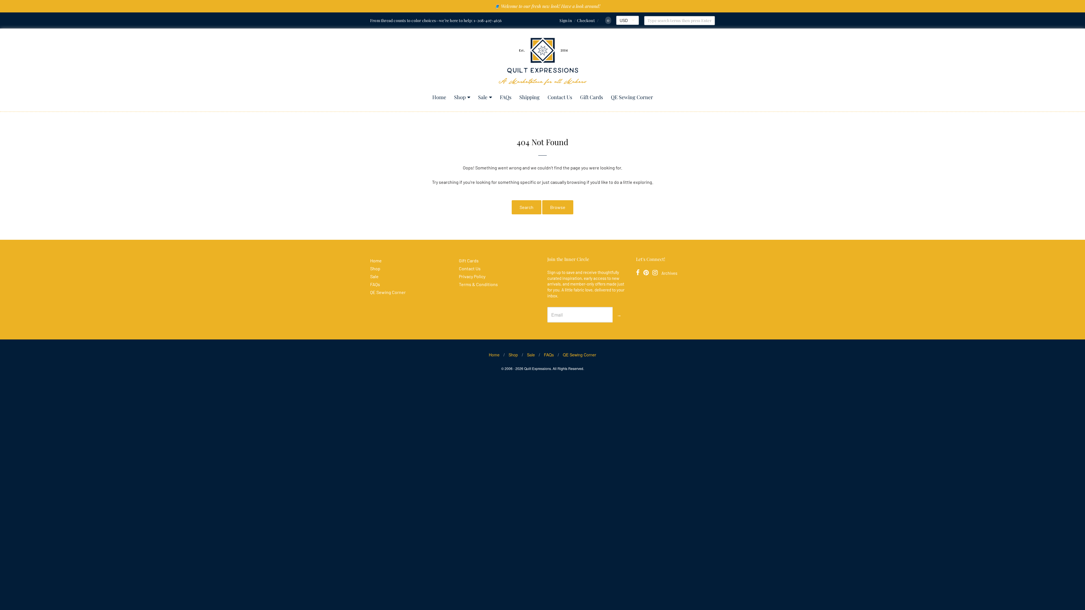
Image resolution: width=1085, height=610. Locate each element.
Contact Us (560, 97)
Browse (557, 207)
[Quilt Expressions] (543, 61)
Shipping (529, 97)
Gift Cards (591, 97)
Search (526, 207)
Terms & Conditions (478, 284)
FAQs (505, 97)
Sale (482, 97)
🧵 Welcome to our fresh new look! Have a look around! (547, 6)
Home (439, 97)
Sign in (565, 20)
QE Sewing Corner (632, 97)
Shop (460, 97)
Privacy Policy (472, 276)
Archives (669, 273)
